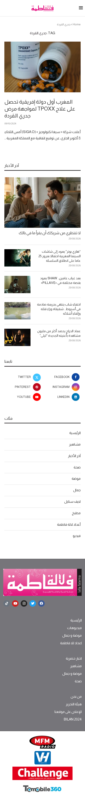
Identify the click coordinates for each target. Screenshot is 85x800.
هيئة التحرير (74, 704)
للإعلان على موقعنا (68, 712)
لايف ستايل (72, 501)
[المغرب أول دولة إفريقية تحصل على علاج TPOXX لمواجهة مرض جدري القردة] (42, 67)
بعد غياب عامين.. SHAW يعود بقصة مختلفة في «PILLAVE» (60, 280)
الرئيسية (75, 433)
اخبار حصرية (74, 658)
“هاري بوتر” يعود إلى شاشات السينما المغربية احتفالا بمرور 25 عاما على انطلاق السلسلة (59, 256)
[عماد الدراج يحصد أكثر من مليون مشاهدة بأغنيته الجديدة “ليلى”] (17, 337)
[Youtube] (15, 603)
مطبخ (76, 513)
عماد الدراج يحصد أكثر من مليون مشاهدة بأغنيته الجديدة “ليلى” (59, 333)
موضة (76, 478)
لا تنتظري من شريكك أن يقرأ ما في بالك (50, 233)
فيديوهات (74, 628)
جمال (77, 490)
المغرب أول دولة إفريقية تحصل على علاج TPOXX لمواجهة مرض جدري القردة (39, 109)
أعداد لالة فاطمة (69, 524)
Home (77, 24)
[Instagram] (24, 603)
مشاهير (75, 444)
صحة (77, 467)
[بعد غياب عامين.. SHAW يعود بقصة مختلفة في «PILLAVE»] (17, 284)
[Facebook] (41, 603)
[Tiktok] (6, 603)
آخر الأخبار (74, 456)
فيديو (77, 536)
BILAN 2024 (73, 719)
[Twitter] (32, 603)
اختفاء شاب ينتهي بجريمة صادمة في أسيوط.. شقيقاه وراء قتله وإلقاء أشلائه (59, 308)
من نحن (76, 696)
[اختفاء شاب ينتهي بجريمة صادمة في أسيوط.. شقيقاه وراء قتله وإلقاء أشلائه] (17, 310)
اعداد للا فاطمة (71, 643)
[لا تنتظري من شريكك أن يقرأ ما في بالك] (42, 202)
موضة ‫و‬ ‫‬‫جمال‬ (72, 635)
